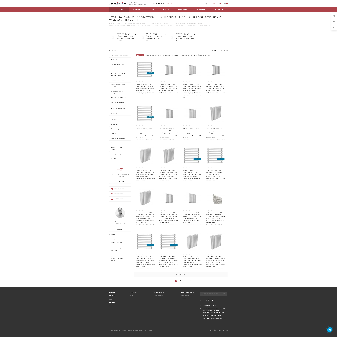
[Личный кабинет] (206, 4)
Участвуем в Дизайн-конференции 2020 (117, 241)
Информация (159, 292)
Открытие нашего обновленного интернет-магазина (118, 258)
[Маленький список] (212, 50)
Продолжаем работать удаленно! (117, 249)
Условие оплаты (158, 295)
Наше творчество (187, 292)
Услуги (112, 295)
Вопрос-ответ (185, 295)
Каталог (112, 292)
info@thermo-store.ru (209, 305)
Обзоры (183, 298)
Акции (111, 299)
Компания (133, 292)
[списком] (224, 50)
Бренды (112, 302)
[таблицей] (227, 50)
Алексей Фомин (120, 222)
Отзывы (132, 295)
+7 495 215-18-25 (158, 3)
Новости (112, 235)
